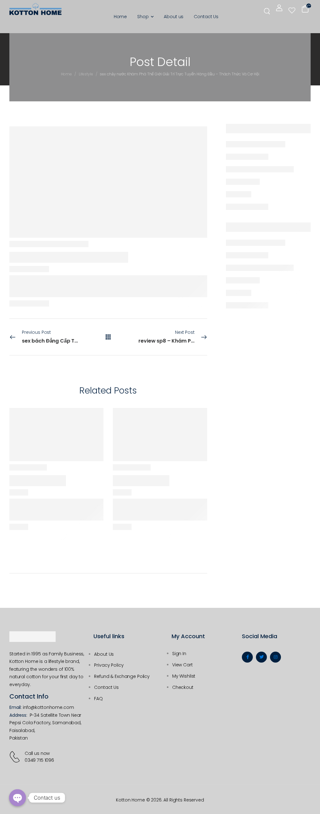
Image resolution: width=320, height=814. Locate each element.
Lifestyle (86, 74)
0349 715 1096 (39, 760)
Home (120, 16)
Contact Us (206, 16)
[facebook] (247, 657)
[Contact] (16, 756)
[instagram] (275, 657)
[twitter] (261, 657)
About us (173, 16)
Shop (142, 16)
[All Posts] (108, 337)
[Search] (268, 10)
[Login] (279, 7)
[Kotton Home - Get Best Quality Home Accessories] (35, 9)
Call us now (37, 753)
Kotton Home (130, 800)
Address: (18, 715)
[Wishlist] (291, 10)
